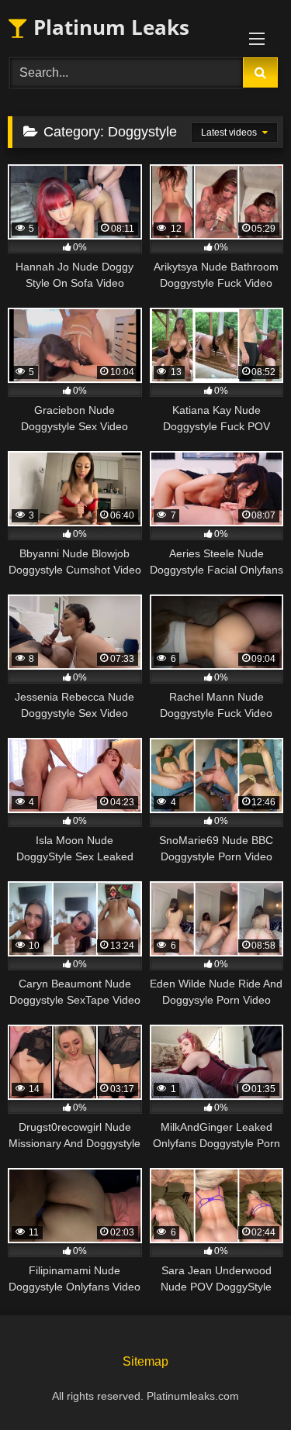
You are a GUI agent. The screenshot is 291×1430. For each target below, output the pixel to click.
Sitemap (145, 1361)
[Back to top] (243, 1384)
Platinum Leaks (108, 27)
